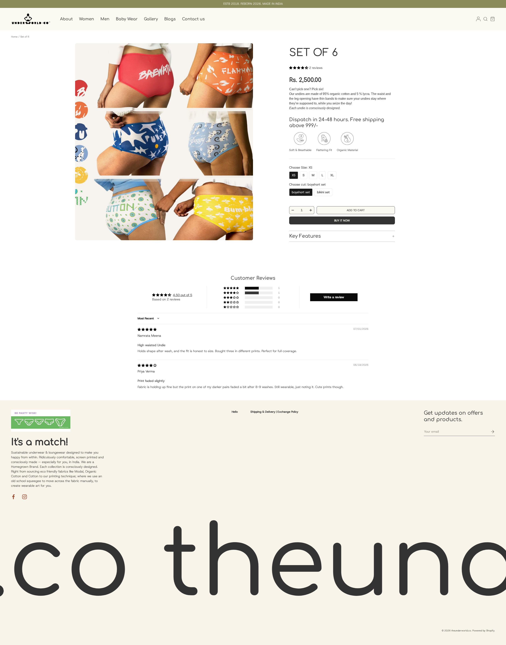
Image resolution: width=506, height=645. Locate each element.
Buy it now (342, 220)
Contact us (193, 19)
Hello (235, 411)
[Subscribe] (490, 431)
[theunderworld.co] (31, 19)
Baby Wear (127, 19)
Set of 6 (24, 36)
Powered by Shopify (483, 630)
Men (105, 19)
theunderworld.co (461, 630)
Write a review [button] (334, 297)
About (66, 19)
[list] (164, 141)
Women (86, 19)
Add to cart (356, 210)
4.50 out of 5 (182, 295)
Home (14, 36)
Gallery (151, 19)
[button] (491, 19)
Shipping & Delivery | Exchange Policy (274, 411)
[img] (147, 329)
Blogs (170, 19)
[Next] (247, 142)
